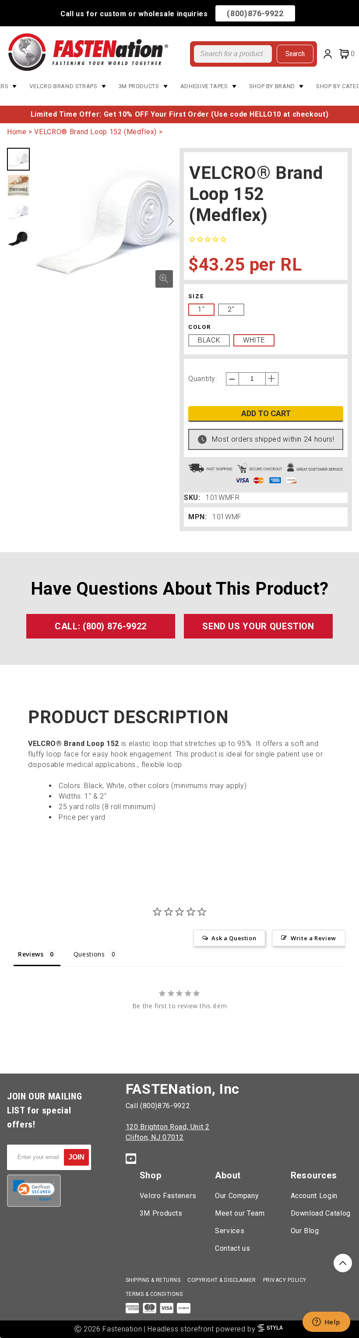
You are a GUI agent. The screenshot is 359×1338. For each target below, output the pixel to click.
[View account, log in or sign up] (329, 55)
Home (17, 132)
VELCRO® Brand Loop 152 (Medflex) (95, 132)
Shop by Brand (272, 86)
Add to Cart (266, 413)
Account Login (314, 1196)
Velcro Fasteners (168, 1196)
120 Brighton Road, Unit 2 (168, 1127)
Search (295, 54)
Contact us (232, 1248)
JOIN (76, 1157)
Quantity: (202, 379)
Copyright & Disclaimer (221, 1280)
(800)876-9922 (255, 13)
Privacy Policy (284, 1280)
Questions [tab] (89, 954)
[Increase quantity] (271, 378)
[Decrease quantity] (232, 378)
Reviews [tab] (30, 954)
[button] (171, 221)
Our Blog (305, 1231)
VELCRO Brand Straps (63, 86)
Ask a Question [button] (233, 938)
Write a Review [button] (313, 938)
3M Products (139, 86)
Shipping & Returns (153, 1280)
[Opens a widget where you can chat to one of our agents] (326, 1323)
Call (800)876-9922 (158, 1106)
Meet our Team (239, 1213)
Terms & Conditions (154, 1294)
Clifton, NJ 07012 (155, 1137)
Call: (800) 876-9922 (101, 626)
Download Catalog (321, 1213)
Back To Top (343, 1263)
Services (229, 1231)
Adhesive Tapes (204, 86)
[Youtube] (131, 1160)
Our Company (237, 1196)
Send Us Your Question (258, 626)
